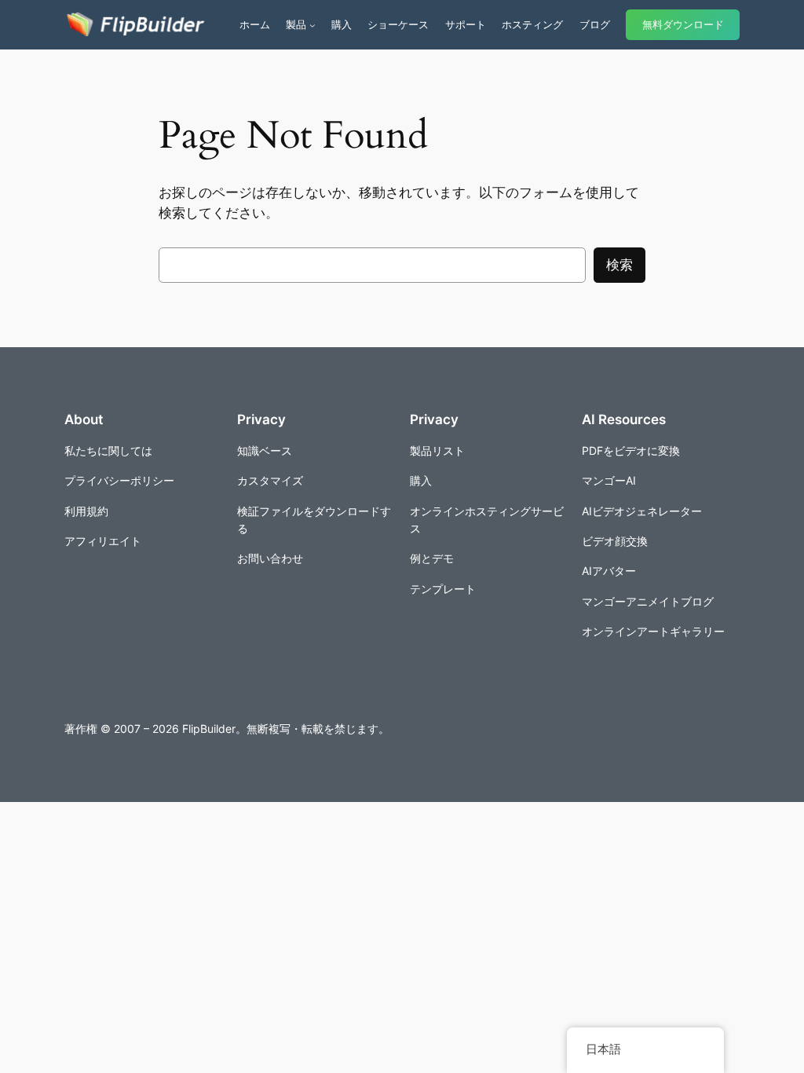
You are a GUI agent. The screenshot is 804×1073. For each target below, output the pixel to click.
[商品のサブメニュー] (312, 25)
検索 (619, 265)
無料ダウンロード (683, 25)
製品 (296, 24)
